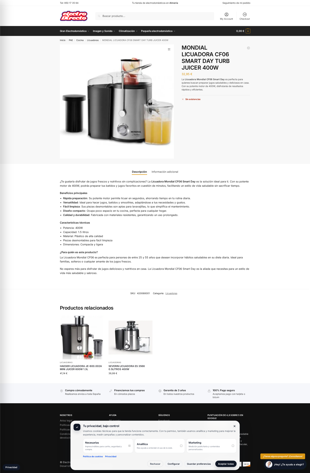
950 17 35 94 (71, 2)
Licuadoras (93, 40)
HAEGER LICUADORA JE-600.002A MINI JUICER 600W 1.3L (81, 368)
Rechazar (155, 463)
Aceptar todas (226, 463)
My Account (226, 18)
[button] (243, 31)
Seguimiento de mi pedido (236, 2)
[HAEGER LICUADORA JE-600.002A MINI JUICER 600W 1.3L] (82, 338)
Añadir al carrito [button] (82, 380)
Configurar (174, 463)
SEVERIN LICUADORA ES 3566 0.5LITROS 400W (127, 368)
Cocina (80, 40)
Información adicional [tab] (165, 171)
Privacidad (110, 456)
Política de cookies (93, 456)
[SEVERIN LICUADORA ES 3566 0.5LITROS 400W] (248, 48)
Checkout (245, 18)
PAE (71, 40)
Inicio (62, 40)
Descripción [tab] (139, 171)
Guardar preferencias (199, 463)
